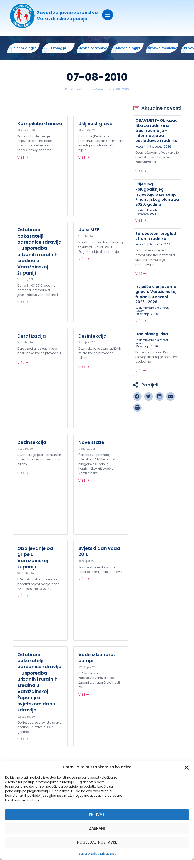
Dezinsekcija (31, 442)
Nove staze (91, 442)
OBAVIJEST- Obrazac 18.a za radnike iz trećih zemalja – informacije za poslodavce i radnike (156, 130)
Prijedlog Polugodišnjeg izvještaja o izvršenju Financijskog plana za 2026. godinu (157, 194)
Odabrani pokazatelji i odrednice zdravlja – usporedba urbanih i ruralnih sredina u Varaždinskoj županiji (39, 251)
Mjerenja (101, 89)
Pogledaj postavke (97, 842)
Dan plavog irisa (151, 334)
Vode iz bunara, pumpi (96, 657)
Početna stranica (78, 89)
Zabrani (97, 828)
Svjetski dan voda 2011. (99, 551)
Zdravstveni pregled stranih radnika (155, 236)
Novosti (140, 146)
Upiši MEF (89, 229)
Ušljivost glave (95, 123)
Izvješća (140, 210)
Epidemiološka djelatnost (151, 307)
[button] (186, 767)
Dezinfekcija (92, 336)
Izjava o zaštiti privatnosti (97, 853)
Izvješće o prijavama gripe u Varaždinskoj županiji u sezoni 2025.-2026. (155, 294)
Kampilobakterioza (39, 123)
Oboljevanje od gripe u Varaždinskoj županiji (35, 557)
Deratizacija (31, 336)
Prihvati (97, 814)
